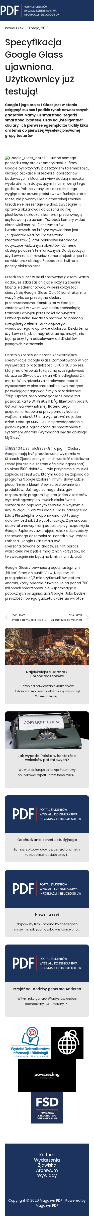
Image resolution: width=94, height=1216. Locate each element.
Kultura (47, 1155)
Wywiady (47, 1175)
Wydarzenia (47, 1160)
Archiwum (47, 1170)
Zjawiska (47, 1165)
